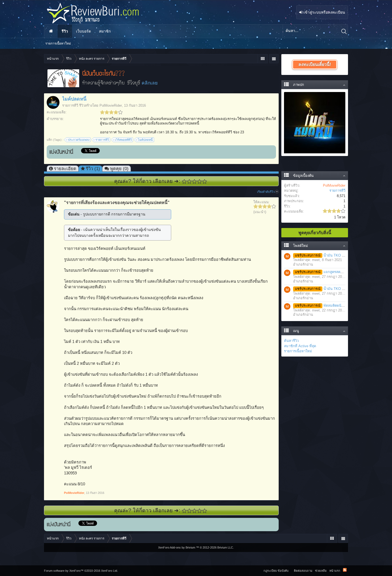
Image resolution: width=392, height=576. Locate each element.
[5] (204, 181)
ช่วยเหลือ (321, 570)
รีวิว (65, 31)
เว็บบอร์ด (83, 31)
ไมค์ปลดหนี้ (145, 139)
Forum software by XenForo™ (81, 570)
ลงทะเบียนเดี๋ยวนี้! (314, 64)
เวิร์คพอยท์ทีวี (123, 139)
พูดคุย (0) (119, 168)
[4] (199, 181)
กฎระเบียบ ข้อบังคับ (276, 570)
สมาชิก (105, 31)
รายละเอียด (65, 168)
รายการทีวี (70, 105)
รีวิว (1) (93, 168)
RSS (345, 570)
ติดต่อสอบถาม (303, 570)
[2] (189, 181)
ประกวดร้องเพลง (78, 139)
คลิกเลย (150, 83)
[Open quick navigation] (262, 58)
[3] (194, 181)
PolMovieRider (110, 105)
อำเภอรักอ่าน (303, 264)
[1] (184, 181)
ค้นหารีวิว (291, 341)
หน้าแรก (51, 31)
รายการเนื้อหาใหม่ (298, 351)
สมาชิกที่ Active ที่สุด (300, 346)
